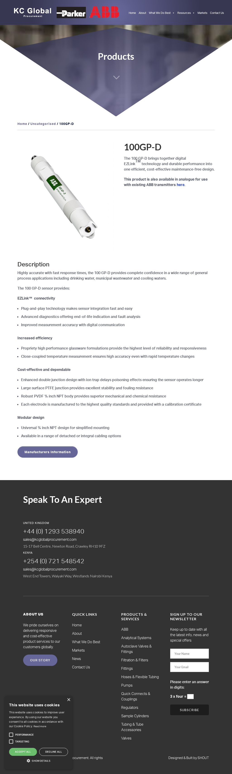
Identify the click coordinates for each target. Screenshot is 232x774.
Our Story (40, 660)
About (142, 13)
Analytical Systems (136, 637)
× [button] (68, 700)
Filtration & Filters (134, 660)
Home (132, 13)
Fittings (127, 668)
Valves (126, 738)
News (76, 658)
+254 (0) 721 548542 (53, 561)
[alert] (38, 732)
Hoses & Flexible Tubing (140, 677)
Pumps (127, 685)
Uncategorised (43, 124)
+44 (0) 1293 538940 (53, 531)
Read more (40, 726)
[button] (108, 149)
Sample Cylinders (135, 716)
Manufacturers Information (47, 452)
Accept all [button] (23, 751)
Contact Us (217, 13)
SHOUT (203, 758)
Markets (202, 13)
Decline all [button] (53, 751)
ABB (124, 629)
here (180, 184)
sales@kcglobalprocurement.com (50, 539)
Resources (184, 13)
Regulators (129, 707)
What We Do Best (160, 13)
